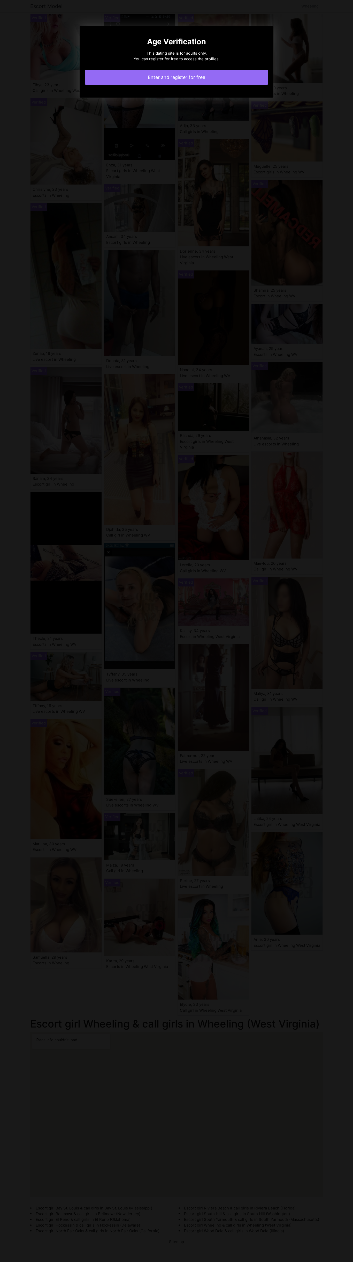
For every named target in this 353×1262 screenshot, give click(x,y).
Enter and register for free (176, 77)
